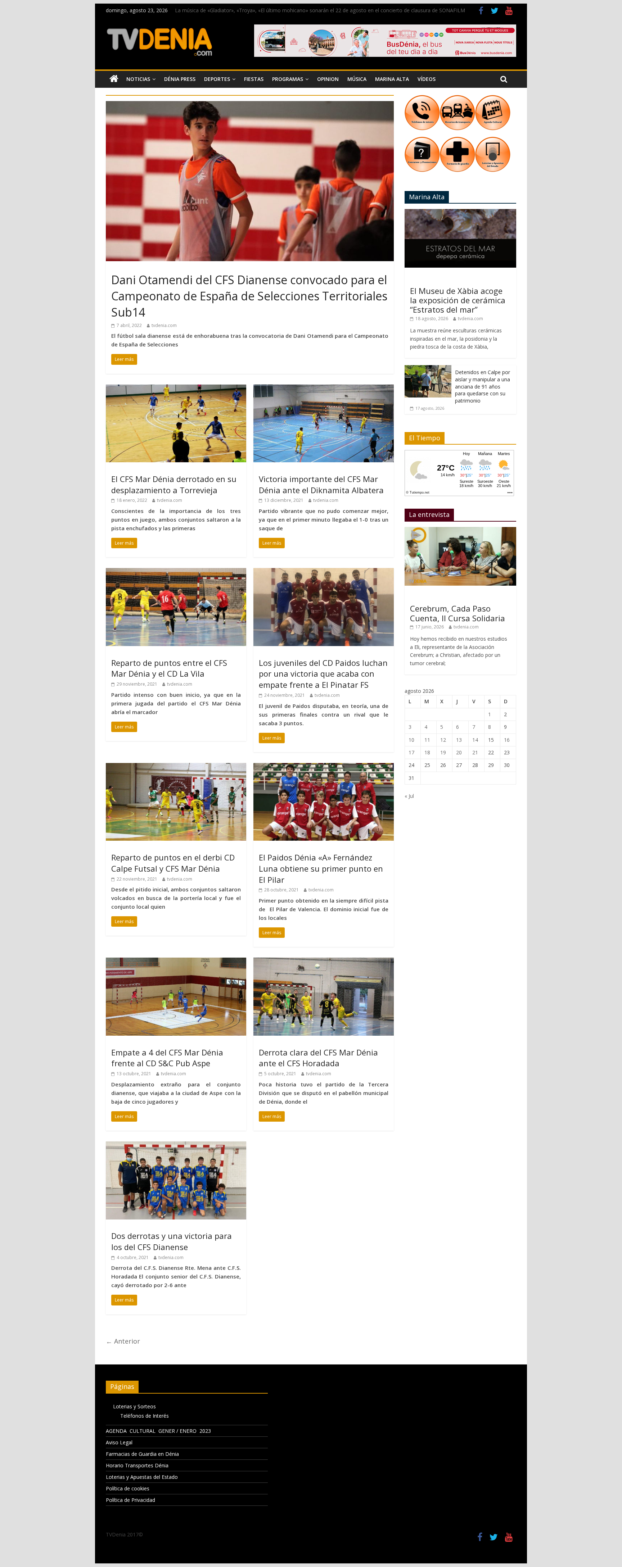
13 (459, 739)
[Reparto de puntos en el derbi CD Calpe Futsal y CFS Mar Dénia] (176, 767)
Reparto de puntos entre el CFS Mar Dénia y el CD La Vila (169, 668)
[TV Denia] (114, 79)
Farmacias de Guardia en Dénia (142, 1453)
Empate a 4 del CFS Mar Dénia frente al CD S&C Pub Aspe (167, 1058)
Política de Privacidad (130, 1499)
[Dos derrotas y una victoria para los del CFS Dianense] (176, 1146)
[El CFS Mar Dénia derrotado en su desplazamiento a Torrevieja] (176, 389)
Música (356, 79)
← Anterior (123, 1341)
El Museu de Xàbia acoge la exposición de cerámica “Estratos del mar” (457, 300)
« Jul (409, 795)
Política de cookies (127, 1488)
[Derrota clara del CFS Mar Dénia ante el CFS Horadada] (323, 962)
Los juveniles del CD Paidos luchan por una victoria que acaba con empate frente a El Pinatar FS (323, 673)
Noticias (138, 79)
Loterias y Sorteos (134, 1406)
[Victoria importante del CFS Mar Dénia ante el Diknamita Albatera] (323, 389)
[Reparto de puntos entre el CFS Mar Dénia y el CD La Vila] (176, 572)
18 (427, 752)
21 (475, 752)
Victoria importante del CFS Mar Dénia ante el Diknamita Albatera (321, 484)
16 (507, 739)
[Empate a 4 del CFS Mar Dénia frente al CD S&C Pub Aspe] (176, 962)
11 (427, 739)
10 (411, 739)
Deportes (217, 79)
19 (443, 752)
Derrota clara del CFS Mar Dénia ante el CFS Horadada (318, 1058)
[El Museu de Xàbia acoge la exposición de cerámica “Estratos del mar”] (460, 212)
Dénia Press (179, 79)
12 (443, 739)
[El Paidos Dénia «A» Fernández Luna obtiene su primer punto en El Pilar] (323, 767)
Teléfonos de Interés (144, 1415)
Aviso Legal (119, 1442)
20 (459, 752)
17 (411, 752)
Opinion (328, 79)
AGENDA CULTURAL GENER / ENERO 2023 (158, 1430)
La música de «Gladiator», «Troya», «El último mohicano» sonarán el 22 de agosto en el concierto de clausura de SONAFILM (320, 10)
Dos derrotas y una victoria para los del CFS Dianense (171, 1241)
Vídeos (427, 79)
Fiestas (253, 79)
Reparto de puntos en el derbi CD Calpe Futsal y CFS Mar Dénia (173, 863)
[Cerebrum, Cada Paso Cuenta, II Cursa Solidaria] (460, 530)
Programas (287, 79)
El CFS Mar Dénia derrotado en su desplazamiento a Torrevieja (173, 484)
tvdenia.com (164, 325)
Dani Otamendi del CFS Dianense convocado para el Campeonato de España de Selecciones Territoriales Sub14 (249, 296)
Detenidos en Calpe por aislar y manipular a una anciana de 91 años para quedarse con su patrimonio (482, 386)
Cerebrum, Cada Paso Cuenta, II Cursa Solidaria (457, 613)
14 (475, 739)
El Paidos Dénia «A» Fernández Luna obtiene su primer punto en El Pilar (321, 868)
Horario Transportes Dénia (137, 1465)
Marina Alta (392, 79)
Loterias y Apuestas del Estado (142, 1476)
